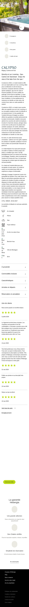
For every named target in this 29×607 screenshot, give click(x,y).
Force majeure (8, 602)
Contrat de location (9, 599)
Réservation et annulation (11, 294)
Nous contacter (9, 577)
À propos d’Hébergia (10, 572)
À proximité (6, 267)
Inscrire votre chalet (10, 580)
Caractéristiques (7, 280)
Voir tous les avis (7, 408)
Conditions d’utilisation (10, 594)
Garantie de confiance (10, 596)
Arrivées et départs (8, 287)
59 (20, 27)
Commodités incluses (9, 274)
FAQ (6, 574)
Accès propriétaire (9, 583)
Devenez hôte (9, 482)
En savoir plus (14, 561)
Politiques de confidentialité (11, 591)
